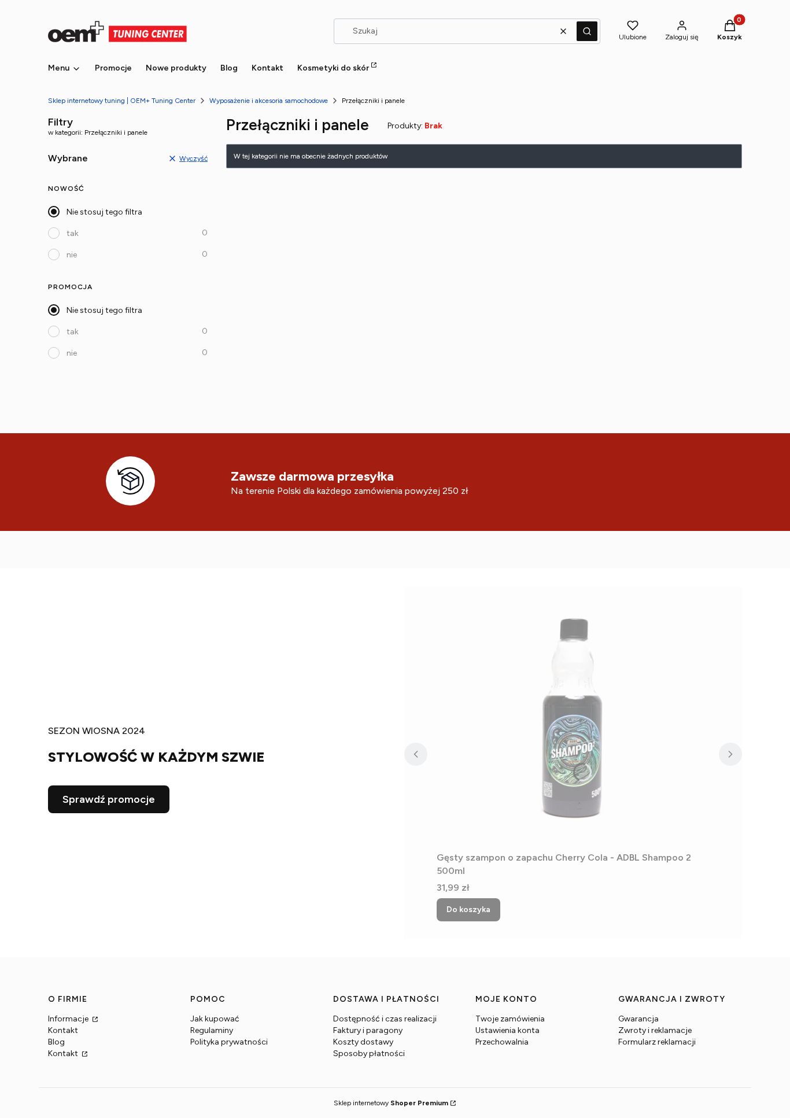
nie (72, 255)
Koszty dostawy (363, 1042)
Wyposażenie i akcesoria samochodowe (268, 101)
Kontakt (63, 1030)
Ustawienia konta (507, 1030)
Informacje (69, 1019)
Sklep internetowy (391, 1103)
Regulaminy (211, 1030)
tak (73, 233)
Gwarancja (638, 1019)
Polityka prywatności (229, 1042)
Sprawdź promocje (108, 799)
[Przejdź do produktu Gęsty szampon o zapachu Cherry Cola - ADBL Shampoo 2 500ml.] (573, 716)
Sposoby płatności (369, 1053)
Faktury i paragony (368, 1030)
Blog (56, 1042)
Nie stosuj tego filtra (104, 212)
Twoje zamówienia (510, 1019)
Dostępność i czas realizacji (385, 1019)
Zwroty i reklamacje (655, 1030)
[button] (587, 31)
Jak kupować (214, 1019)
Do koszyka (468, 909)
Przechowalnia (502, 1042)
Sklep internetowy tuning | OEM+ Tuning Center (121, 101)
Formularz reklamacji (657, 1042)
